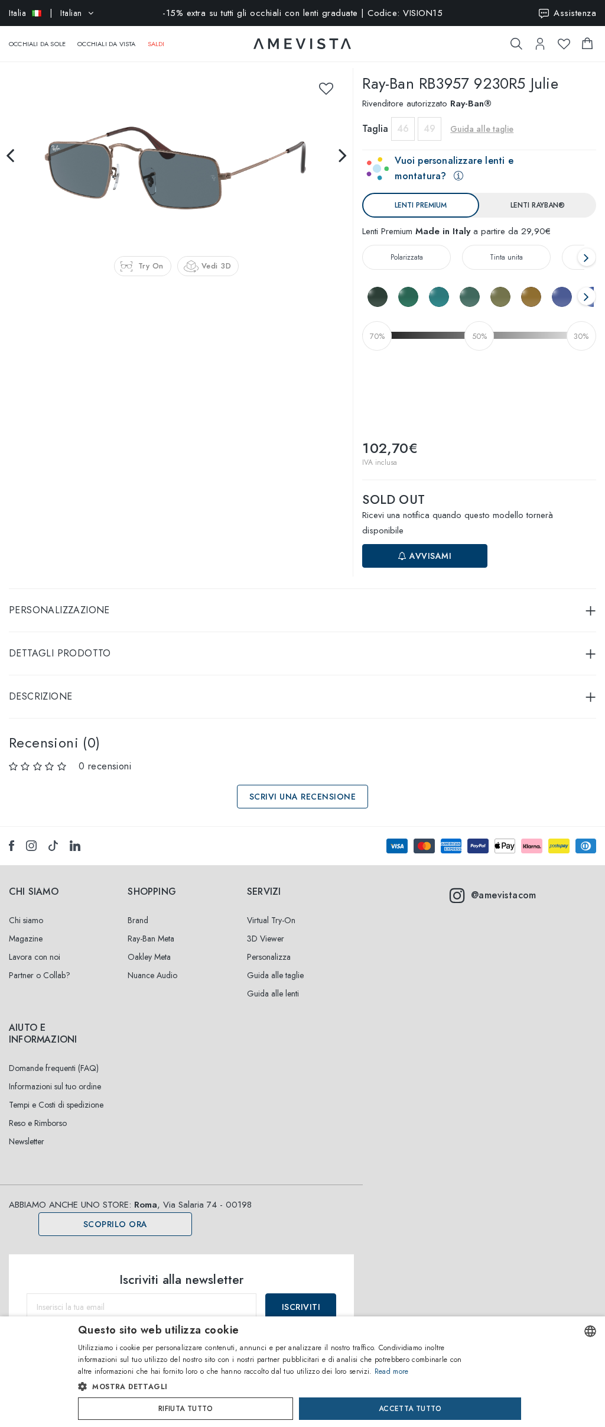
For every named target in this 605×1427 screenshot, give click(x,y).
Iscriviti (301, 1307)
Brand (138, 920)
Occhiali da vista (106, 43)
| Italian (45, 13)
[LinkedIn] (75, 845)
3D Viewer (265, 938)
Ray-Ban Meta (151, 938)
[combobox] (590, 1331)
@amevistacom (503, 895)
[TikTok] (53, 845)
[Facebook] (11, 845)
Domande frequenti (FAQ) (54, 1068)
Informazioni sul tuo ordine (55, 1086)
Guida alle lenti (273, 993)
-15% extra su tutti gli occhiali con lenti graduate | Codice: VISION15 (302, 13)
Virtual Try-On (271, 920)
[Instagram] (31, 845)
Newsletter (26, 1141)
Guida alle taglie (275, 975)
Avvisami (429, 556)
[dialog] (302, 1371)
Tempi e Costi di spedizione (56, 1105)
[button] (277, 1387)
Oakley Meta (149, 957)
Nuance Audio (152, 975)
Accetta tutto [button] (410, 1408)
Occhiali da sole (37, 43)
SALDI (156, 43)
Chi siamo (26, 920)
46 (403, 128)
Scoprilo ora (115, 1224)
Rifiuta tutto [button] (185, 1408)
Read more (392, 1371)
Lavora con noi (34, 957)
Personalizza (269, 957)
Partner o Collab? (39, 975)
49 (429, 128)
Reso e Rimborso (38, 1123)
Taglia (375, 128)
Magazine (26, 938)
